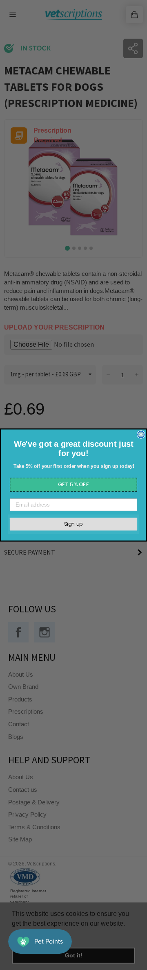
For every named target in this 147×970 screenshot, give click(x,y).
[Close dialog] (141, 434)
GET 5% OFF (73, 484)
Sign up (73, 524)
